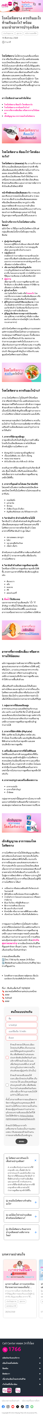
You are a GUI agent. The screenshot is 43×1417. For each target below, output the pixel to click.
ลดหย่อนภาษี (11, 1306)
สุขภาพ (19, 33)
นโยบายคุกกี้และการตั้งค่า (31, 1401)
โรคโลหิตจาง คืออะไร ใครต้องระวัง (18, 104)
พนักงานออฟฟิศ (31, 33)
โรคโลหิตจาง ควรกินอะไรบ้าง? (17, 107)
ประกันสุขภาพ (8, 33)
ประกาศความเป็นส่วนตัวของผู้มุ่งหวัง (22, 1069)
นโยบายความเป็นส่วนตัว (10, 1401)
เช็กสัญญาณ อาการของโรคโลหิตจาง (19, 116)
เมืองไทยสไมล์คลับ (10, 1363)
